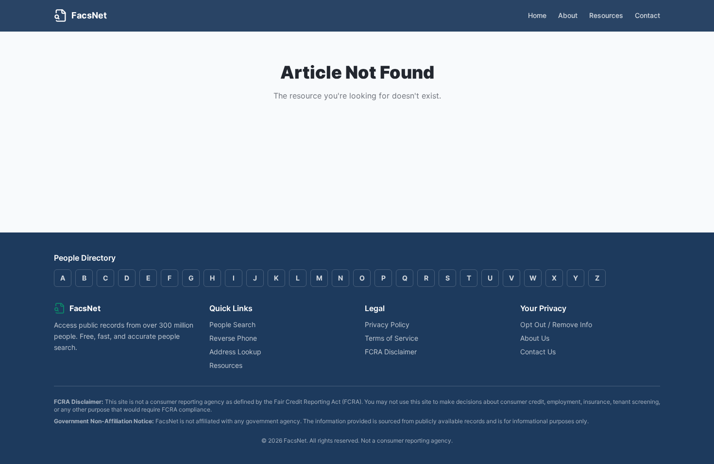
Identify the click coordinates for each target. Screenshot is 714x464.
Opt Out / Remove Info (556, 324)
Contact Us (538, 352)
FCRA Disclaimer (391, 352)
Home (537, 15)
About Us (534, 338)
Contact (647, 15)
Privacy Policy (387, 324)
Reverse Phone (233, 338)
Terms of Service (391, 338)
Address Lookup (235, 352)
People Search (232, 324)
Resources (606, 15)
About (568, 15)
